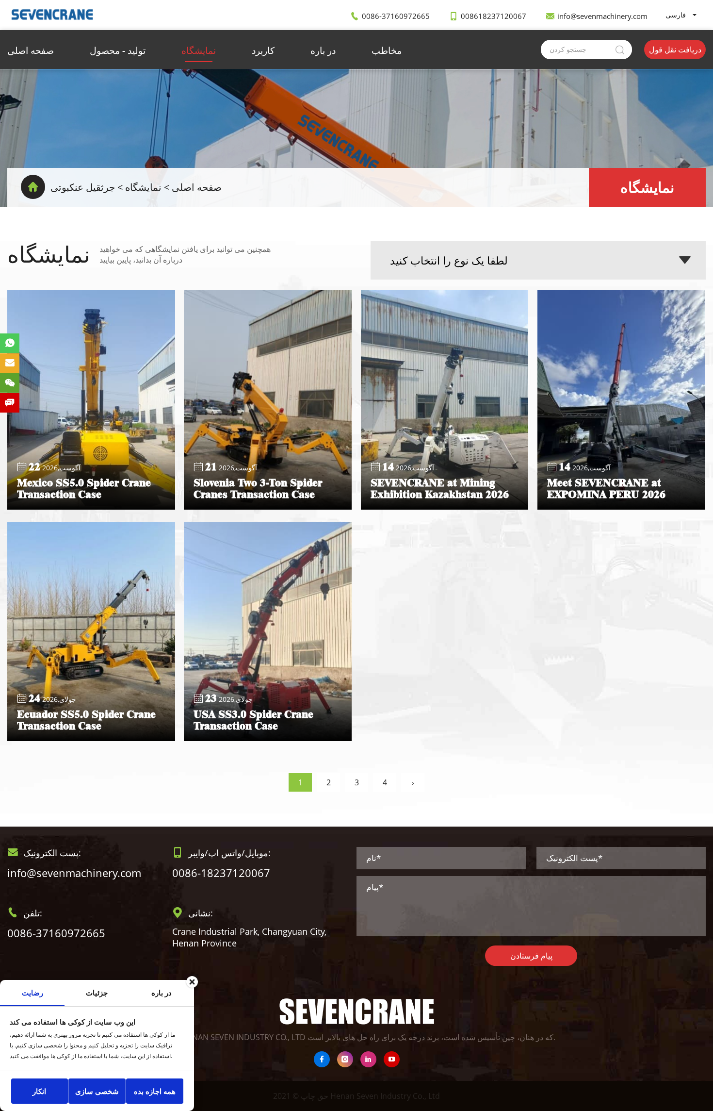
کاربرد (263, 50)
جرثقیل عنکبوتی (82, 187)
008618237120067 (493, 16)
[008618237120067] (9, 343)
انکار (39, 1091)
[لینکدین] (368, 1059)
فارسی (675, 14)
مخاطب (387, 50)
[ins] (345, 1059)
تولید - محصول (118, 50)
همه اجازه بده (155, 1091)
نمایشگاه (198, 50)
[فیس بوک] (322, 1059)
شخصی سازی (97, 1091)
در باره (323, 50)
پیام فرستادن (531, 955)
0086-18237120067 (221, 872)
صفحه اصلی (30, 50)
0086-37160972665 (396, 16)
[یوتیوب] (392, 1059)
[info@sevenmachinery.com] (9, 363)
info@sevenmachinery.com (602, 16)
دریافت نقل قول (675, 49)
